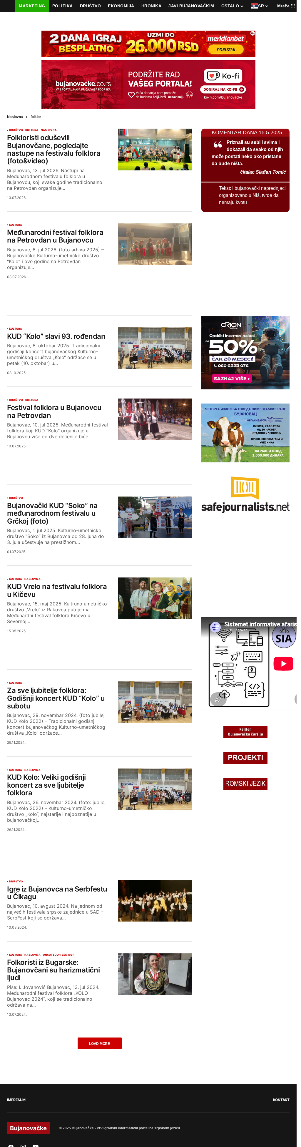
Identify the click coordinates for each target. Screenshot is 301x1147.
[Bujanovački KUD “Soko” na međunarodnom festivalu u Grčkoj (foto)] (155, 517)
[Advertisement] (99, 290)
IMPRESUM (16, 1100)
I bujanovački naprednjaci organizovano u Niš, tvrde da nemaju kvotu (252, 195)
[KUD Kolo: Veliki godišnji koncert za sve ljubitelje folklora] (155, 789)
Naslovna (15, 117)
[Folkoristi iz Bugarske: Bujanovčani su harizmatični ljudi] (155, 974)
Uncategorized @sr (58, 954)
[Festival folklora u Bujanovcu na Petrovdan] (155, 419)
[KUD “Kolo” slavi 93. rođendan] (155, 348)
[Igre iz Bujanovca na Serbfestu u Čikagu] (155, 901)
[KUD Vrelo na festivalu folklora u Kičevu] (155, 598)
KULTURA (31, 130)
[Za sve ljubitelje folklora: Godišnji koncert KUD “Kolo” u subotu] (155, 702)
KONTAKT (281, 1100)
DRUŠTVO (16, 130)
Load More (99, 1044)
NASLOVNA (49, 130)
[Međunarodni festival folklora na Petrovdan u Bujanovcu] (155, 244)
